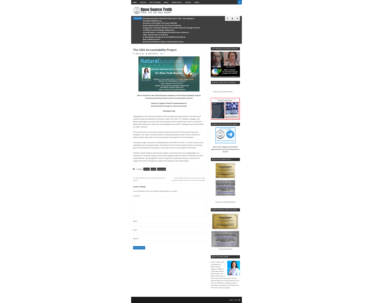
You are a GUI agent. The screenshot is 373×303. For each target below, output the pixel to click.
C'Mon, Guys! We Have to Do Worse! (155, 35)
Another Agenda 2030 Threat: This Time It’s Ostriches (162, 25)
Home (135, 2)
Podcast (188, 2)
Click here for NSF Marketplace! (225, 202)
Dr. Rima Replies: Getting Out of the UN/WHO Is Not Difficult (164, 37)
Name (135, 221)
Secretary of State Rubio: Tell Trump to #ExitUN (160, 23)
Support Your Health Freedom (223, 91)
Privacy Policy (177, 2)
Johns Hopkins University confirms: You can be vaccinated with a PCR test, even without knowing (188, 179)
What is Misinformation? (151, 39)
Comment (137, 196)
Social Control (161, 169)
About (166, 2)
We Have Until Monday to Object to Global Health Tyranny (163, 42)
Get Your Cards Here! (225, 249)
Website (136, 238)
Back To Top (233, 300)
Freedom (146, 169)
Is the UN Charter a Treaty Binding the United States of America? (166, 32)
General (153, 169)
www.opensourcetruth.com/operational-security (225, 150)
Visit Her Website (224, 287)
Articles (143, 2)
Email (135, 230)
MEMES (197, 2)
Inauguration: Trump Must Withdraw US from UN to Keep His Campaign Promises (171, 28)
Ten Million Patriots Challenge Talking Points (158, 30)
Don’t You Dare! (155, 2)
